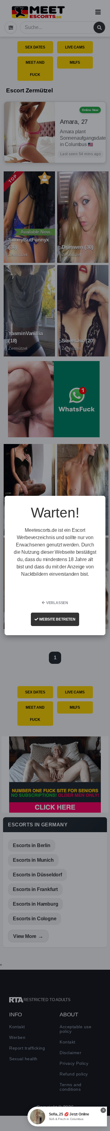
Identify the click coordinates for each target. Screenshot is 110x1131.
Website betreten (56, 619)
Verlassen (56, 603)
